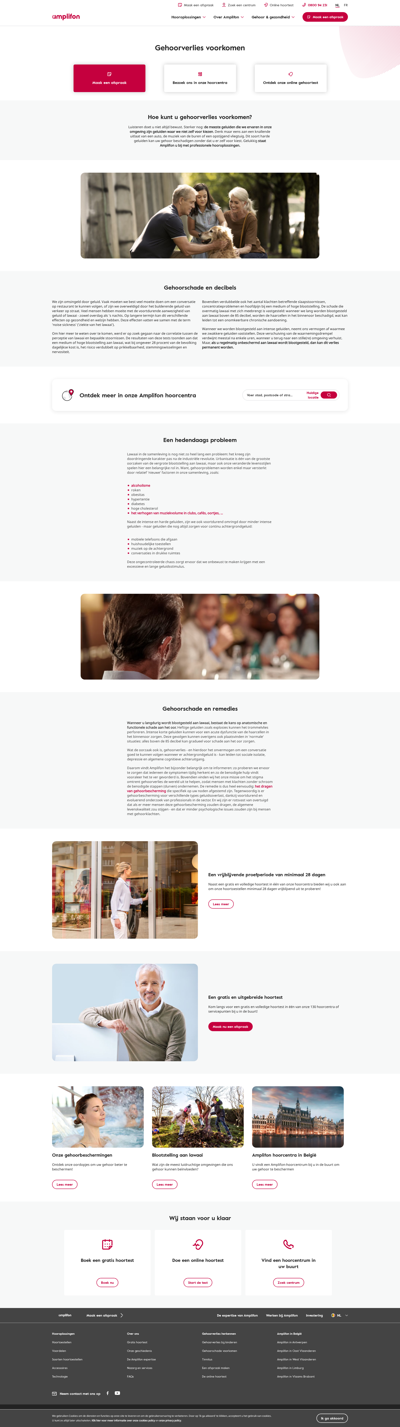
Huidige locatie (313, 395)
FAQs (130, 1376)
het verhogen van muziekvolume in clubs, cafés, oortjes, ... (177, 513)
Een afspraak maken (216, 1368)
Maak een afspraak (109, 82)
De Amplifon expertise (141, 1359)
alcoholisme (140, 485)
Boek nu (107, 1282)
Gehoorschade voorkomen (219, 1350)
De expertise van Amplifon (237, 1315)
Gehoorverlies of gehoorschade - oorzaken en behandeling (86, 30)
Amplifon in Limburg (290, 1368)
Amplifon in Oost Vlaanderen (296, 1350)
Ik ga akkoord (332, 1418)
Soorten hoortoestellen (67, 1359)
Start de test (198, 1282)
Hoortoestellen (61, 1342)
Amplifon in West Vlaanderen (296, 1359)
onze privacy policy (170, 1420)
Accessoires (60, 1368)
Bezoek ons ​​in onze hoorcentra (200, 82)
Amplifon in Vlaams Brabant (296, 1376)
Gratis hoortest (137, 1342)
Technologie (60, 1376)
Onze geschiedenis (139, 1350)
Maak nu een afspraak (230, 1026)
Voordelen (59, 1350)
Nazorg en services (139, 1368)
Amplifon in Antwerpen (292, 1342)
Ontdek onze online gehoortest (290, 82)
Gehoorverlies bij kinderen (219, 1342)
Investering (314, 1315)
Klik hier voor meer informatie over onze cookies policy (123, 1420)
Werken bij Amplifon (282, 1315)
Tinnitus (207, 1359)
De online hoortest (214, 1376)
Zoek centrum (289, 1282)
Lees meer (221, 904)
